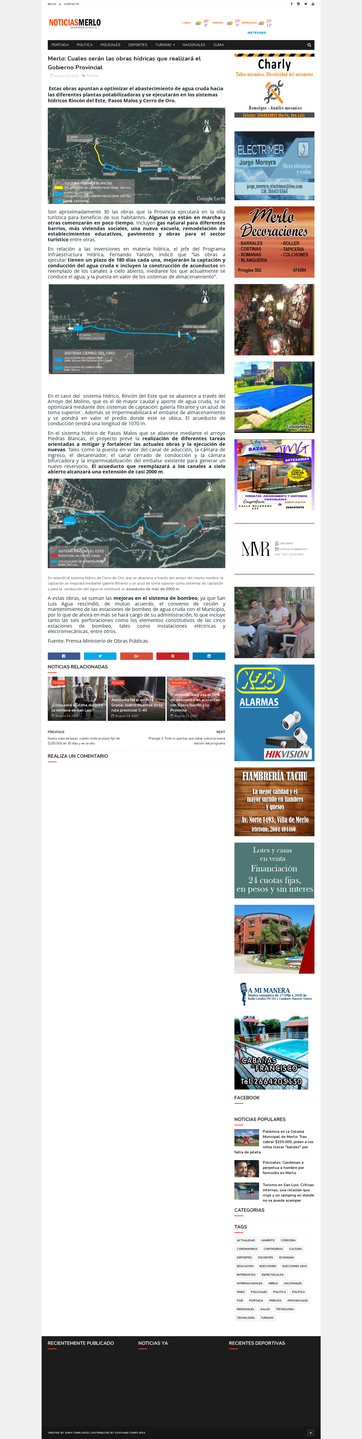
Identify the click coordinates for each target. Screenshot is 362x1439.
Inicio (52, 4)
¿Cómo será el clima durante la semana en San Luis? (77, 708)
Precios (275, 1301)
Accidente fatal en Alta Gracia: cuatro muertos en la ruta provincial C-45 (137, 705)
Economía (286, 1257)
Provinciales (298, 1301)
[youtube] (313, 4)
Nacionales (194, 45)
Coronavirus (247, 1249)
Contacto (71, 4)
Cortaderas (273, 1249)
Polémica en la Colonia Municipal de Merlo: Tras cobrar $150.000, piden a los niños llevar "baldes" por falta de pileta (273, 1142)
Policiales (110, 45)
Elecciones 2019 (294, 1266)
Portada (60, 45)
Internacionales (250, 1283)
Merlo (273, 1283)
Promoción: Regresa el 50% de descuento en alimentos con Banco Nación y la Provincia (195, 702)
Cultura (295, 1249)
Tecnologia (285, 1309)
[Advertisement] (90, 1387)
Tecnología (246, 1318)
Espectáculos (273, 1275)
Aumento (268, 1240)
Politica (85, 45)
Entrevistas (246, 1275)
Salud (265, 1309)
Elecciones (268, 1266)
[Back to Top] (310, 1433)
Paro (241, 1292)
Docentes (265, 1257)
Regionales (245, 1309)
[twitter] (306, 4)
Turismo (163, 45)
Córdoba (288, 1240)
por (240, 1301)
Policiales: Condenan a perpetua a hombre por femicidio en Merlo (283, 1167)
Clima (219, 45)
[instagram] (298, 4)
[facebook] (291, 4)
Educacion (245, 1266)
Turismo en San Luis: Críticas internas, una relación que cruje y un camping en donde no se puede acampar (288, 1192)
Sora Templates (77, 1433)
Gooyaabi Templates (130, 1433)
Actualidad (179, 683)
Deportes (138, 45)
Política (298, 1292)
